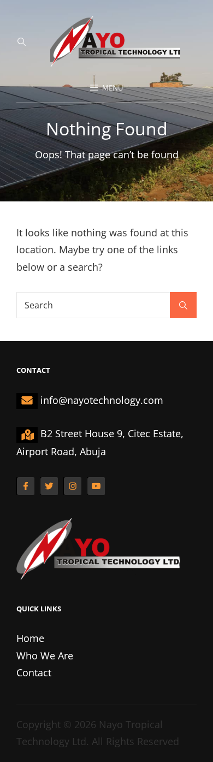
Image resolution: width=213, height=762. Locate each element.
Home (30, 638)
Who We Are (44, 655)
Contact (33, 672)
